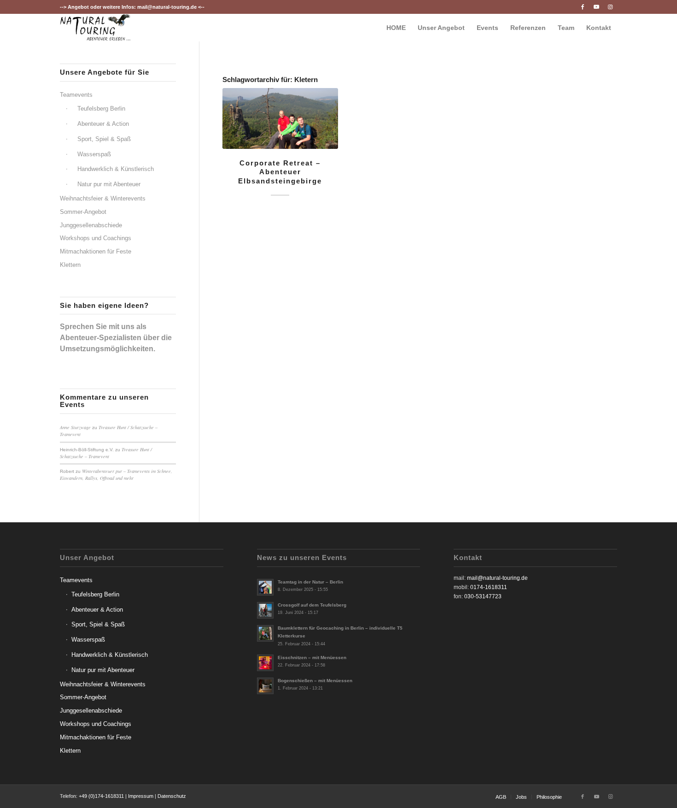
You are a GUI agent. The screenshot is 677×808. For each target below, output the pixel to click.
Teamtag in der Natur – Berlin (310, 581)
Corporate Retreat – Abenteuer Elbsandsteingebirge (280, 172)
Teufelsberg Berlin (101, 108)
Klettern (70, 264)
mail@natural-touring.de (167, 7)
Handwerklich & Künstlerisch (115, 168)
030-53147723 (483, 596)
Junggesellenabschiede (91, 225)
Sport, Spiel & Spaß (104, 139)
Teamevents (76, 94)
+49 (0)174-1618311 (101, 796)
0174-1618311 (488, 587)
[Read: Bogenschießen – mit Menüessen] (265, 686)
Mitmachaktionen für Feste (95, 251)
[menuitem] (396, 27)
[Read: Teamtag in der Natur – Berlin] (265, 587)
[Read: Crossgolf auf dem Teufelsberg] (265, 610)
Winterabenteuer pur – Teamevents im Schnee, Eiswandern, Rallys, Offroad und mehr (116, 474)
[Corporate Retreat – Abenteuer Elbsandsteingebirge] (280, 118)
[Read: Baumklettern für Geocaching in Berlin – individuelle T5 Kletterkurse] (265, 633)
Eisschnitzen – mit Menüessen (312, 657)
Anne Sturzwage (75, 427)
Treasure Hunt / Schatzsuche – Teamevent (106, 453)
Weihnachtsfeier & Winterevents (103, 198)
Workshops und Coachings (95, 238)
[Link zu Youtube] (596, 7)
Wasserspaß (94, 154)
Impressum (140, 796)
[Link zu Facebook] (582, 7)
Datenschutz (172, 796)
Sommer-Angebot (83, 211)
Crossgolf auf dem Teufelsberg (312, 604)
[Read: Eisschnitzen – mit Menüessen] (265, 663)
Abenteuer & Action (103, 123)
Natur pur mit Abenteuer (108, 184)
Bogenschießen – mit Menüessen (315, 680)
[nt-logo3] (95, 27)
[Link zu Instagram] (610, 7)
